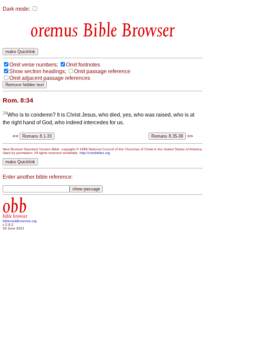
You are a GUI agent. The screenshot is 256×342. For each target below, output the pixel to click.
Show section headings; (37, 71)
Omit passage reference (102, 71)
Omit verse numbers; (33, 64)
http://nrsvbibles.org (95, 153)
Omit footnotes (83, 64)
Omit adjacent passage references (49, 78)
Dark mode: (16, 9)
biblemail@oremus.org (20, 221)
